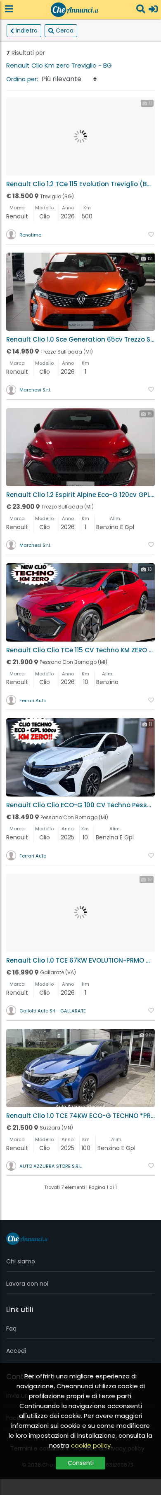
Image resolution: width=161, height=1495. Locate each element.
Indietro (27, 30)
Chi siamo (20, 1261)
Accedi (16, 1351)
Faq (11, 1328)
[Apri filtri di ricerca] (140, 10)
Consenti (81, 1463)
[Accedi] (153, 10)
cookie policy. (91, 1445)
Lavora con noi (27, 1283)
